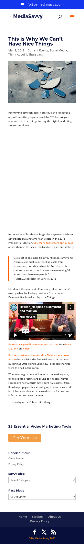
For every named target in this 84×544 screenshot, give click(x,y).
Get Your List (24, 437)
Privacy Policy (16, 464)
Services (37, 517)
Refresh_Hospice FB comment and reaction (33, 344)
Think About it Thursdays (25, 54)
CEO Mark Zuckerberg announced (53, 243)
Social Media (58, 50)
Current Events (38, 50)
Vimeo (26, 348)
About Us (54, 517)
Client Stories (16, 458)
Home (23, 517)
